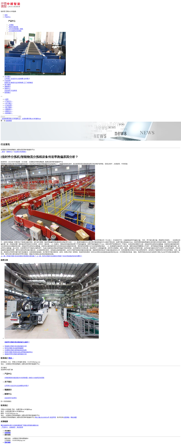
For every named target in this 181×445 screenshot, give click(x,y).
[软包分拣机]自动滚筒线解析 (14, 348)
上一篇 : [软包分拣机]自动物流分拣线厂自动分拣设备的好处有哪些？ (59, 256)
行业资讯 (14, 90)
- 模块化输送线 (13, 27)
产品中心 (8, 17)
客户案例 (8, 84)
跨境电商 (20, 82)
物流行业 (14, 82)
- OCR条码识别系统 (14, 31)
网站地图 (74, 417)
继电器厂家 (21, 425)
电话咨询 (19, 427)
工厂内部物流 (28, 82)
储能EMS (35, 425)
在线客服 (9, 120)
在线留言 (11, 427)
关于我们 (8, 76)
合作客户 (27, 78)
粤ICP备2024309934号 (42, 417)
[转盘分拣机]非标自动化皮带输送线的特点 (19, 352)
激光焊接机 (28, 425)
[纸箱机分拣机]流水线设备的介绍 (16, 346)
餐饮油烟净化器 (6, 425)
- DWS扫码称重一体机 (15, 29)
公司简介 (8, 78)
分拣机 (7, 377)
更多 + (10, 358)
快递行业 (8, 82)
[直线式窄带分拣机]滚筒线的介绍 (16, 354)
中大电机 (14, 425)
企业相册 (20, 78)
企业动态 (8, 90)
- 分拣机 (11, 25)
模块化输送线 (13, 377)
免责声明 (53, 417)
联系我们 (8, 92)
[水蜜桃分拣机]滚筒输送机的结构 (16, 350)
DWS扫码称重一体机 (25, 377)
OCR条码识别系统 (38, 377)
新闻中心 (8, 88)
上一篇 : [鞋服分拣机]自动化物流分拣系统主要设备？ (18, 256)
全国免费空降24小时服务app (11, 118)
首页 (6, 15)
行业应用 (8, 80)
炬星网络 (66, 417)
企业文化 (14, 78)
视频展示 (8, 86)
